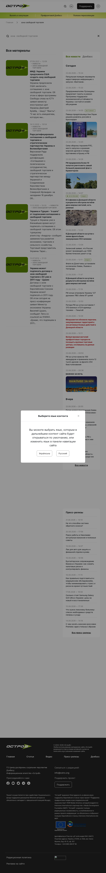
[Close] (78, 415)
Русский (63, 453)
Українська (44, 453)
